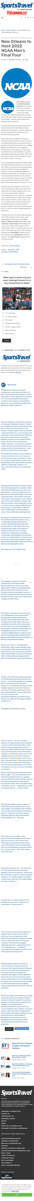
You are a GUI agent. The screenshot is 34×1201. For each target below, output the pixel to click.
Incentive (4, 1146)
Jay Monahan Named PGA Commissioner (17, 264)
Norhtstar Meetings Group (10, 1138)
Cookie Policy (15, 1191)
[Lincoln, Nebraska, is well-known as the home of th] (17, 436)
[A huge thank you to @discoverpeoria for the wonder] (17, 914)
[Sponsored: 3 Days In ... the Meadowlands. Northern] (17, 659)
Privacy (4, 1121)
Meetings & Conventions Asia (11, 1143)
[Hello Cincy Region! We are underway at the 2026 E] (17, 1010)
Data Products (6, 1163)
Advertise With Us (7, 1116)
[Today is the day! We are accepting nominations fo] (17, 691)
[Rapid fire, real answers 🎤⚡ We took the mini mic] (17, 882)
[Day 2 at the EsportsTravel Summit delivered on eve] (17, 787)
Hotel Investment (7, 1160)
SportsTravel (13, 252)
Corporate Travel (7, 1158)
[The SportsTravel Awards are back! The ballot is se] (17, 468)
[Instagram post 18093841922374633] (17, 723)
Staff (26, 59)
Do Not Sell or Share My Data (11, 1126)
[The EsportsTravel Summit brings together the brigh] (17, 946)
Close (17, 1194)
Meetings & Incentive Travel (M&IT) (13, 1148)
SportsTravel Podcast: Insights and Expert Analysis (22, 1045)
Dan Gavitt (11, 250)
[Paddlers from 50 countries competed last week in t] (17, 500)
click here (18, 372)
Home (3, 30)
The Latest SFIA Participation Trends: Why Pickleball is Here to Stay (22, 1074)
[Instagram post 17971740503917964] (17, 563)
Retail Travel (6, 1153)
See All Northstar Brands (10, 1165)
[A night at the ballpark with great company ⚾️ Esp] (17, 818)
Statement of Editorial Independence (14, 1128)
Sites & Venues (11, 30)
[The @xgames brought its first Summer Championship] (17, 595)
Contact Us (5, 1113)
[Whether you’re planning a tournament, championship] (17, 404)
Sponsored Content (8, 1118)
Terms (3, 1123)
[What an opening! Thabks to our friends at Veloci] (17, 978)
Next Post (23, 267)
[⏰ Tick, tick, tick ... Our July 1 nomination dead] (17, 755)
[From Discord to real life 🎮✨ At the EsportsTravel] (17, 850)
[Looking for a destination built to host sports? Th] (17, 532)
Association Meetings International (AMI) (15, 1150)
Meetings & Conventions (9, 1141)
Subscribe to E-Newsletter (10, 1111)
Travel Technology (8, 1155)
